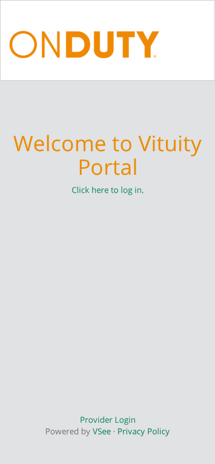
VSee (102, 431)
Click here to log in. (108, 189)
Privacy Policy (143, 431)
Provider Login (108, 419)
